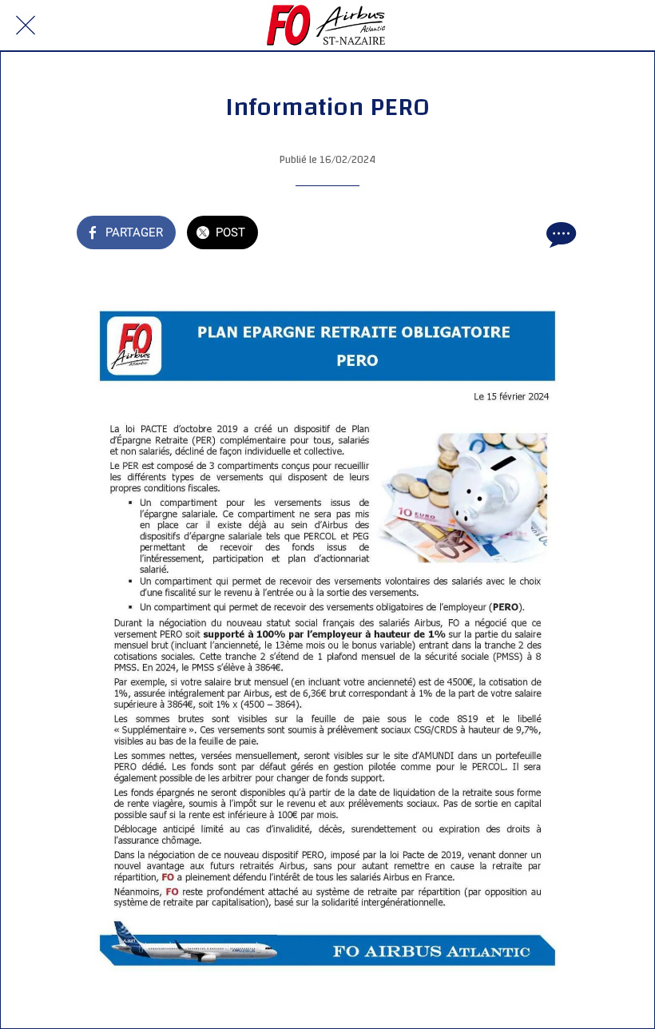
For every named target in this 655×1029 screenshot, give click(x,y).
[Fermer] (25, 25)
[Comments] (559, 234)
